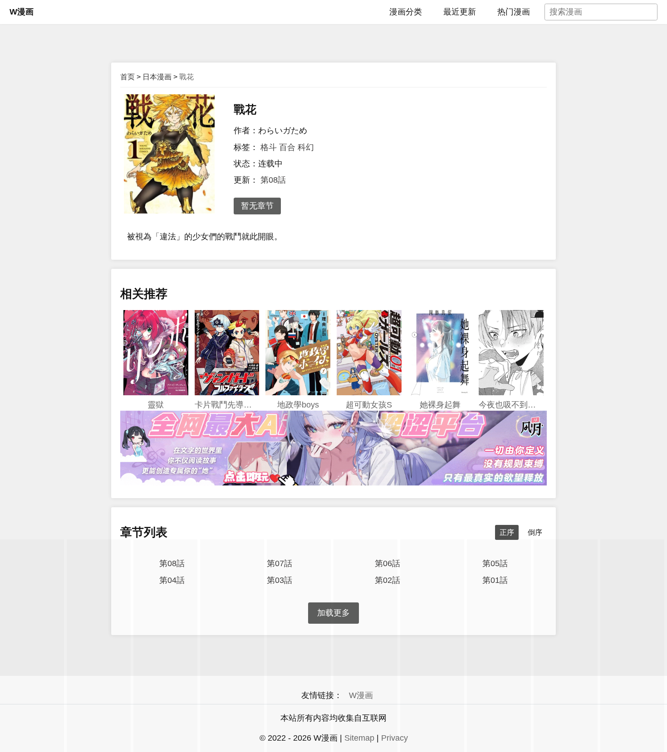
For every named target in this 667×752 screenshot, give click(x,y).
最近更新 (459, 11)
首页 (127, 77)
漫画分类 (405, 11)
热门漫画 (513, 11)
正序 (507, 532)
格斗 (268, 147)
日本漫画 (157, 77)
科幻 (306, 147)
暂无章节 (257, 205)
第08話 (273, 179)
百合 (287, 147)
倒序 (535, 532)
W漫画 (22, 11)
